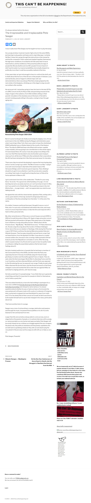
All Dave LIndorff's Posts (64, 103)
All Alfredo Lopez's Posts (64, 173)
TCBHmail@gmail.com (22, 478)
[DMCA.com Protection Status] (62, 324)
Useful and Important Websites (14, 22)
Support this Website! (33, 22)
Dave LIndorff (25, 39)
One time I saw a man (64, 111)
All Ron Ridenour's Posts (64, 268)
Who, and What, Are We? (50, 22)
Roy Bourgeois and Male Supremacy (69, 68)
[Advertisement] (71, 49)
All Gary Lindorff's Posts (64, 121)
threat (56, 16)
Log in (6, 488)
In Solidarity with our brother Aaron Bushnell (71, 254)
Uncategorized (13, 346)
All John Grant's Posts (63, 80)
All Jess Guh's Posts (63, 246)
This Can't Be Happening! (41, 4)
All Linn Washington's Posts (65, 196)
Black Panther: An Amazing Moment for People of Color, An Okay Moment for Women (70, 231)
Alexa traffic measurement (64, 426)
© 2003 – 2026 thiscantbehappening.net (16, 499)
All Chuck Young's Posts (64, 291)
